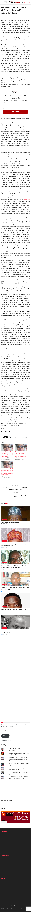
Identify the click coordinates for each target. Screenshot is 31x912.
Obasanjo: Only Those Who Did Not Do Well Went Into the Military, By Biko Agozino (14, 631)
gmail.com (14, 432)
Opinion (4, 519)
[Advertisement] (15, 788)
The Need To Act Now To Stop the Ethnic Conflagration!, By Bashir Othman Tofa (15, 544)
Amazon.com (26, 199)
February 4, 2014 (16, 16)
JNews (5, 908)
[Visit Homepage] (14, 2)
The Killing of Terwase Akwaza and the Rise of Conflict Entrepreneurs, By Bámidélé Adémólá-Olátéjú (21, 454)
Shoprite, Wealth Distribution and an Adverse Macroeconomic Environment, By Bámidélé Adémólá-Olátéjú (7, 471)
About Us (10, 905)
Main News (3, 905)
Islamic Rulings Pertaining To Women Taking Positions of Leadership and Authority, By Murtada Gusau (18, 759)
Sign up (28, 2)
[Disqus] (15, 658)
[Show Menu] (2, 2)
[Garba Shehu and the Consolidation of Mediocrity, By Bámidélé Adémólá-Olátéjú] (7, 447)
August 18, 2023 (5, 612)
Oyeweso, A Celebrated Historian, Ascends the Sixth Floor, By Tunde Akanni (15, 588)
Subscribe (5, 736)
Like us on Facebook (6, 800)
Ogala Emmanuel (6, 16)
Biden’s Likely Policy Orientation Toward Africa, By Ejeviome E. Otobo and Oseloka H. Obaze (14, 566)
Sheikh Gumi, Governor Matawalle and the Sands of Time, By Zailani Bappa (15, 523)
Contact (15, 905)
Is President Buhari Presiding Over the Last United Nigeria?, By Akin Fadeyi (13, 610)
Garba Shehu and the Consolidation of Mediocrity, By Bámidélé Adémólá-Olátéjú (7, 454)
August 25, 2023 (5, 525)
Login (24, 2)
